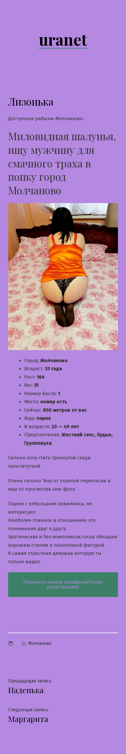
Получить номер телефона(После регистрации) (63, 584)
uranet (63, 39)
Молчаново (40, 643)
